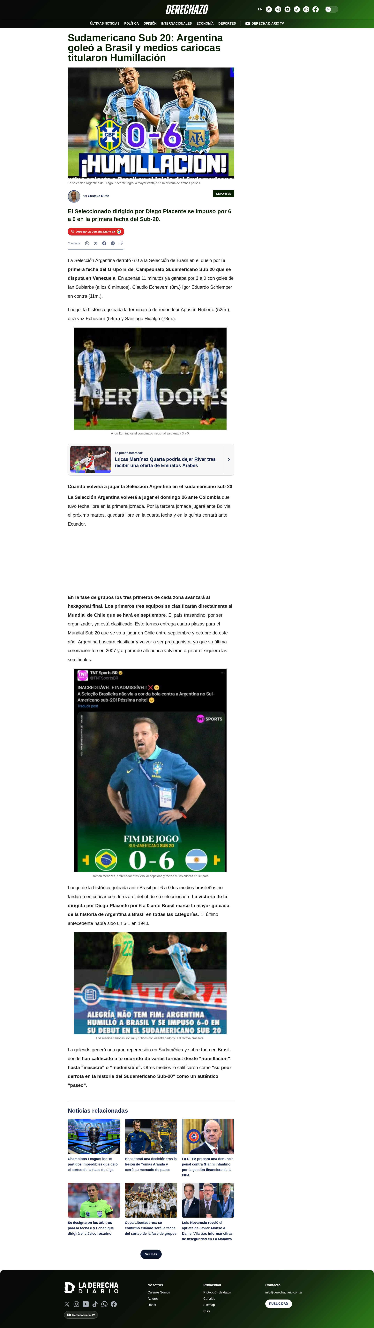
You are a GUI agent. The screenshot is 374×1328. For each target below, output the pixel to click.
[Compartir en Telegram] (113, 243)
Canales (209, 1298)
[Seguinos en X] (269, 9)
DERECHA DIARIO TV (268, 23)
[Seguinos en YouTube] (287, 9)
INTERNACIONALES (176, 23)
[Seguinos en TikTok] (297, 9)
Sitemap (209, 1305)
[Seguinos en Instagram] (278, 9)
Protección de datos (217, 1292)
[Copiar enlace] (121, 243)
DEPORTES (227, 23)
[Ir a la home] (187, 9)
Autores (153, 1298)
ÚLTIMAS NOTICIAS (105, 23)
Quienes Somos (159, 1292)
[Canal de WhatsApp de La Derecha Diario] (306, 9)
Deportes (223, 193)
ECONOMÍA (205, 23)
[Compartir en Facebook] (104, 243)
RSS (206, 1311)
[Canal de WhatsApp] (104, 1304)
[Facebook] (114, 1304)
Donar (152, 1305)
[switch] (331, 9)
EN (260, 9)
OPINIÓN (150, 23)
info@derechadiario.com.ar (284, 1292)
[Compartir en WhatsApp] (87, 243)
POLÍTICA (131, 23)
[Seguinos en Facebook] (315, 9)
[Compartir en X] (96, 243)
